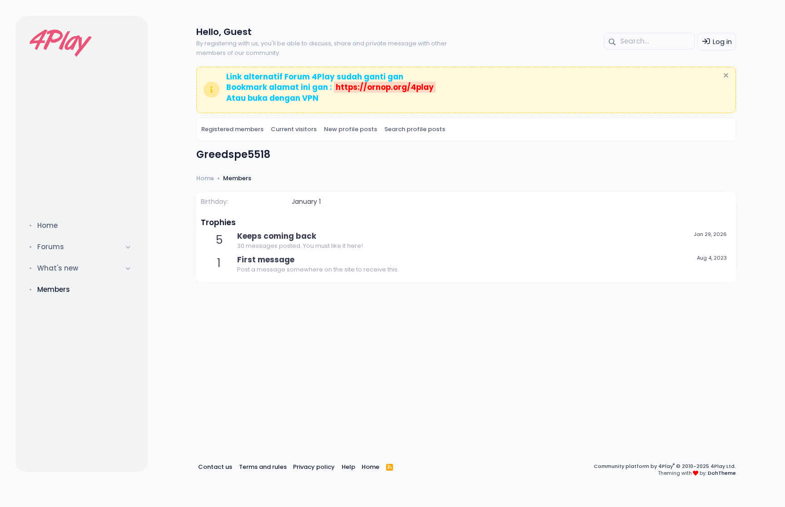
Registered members (232, 129)
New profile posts (350, 129)
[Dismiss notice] (725, 76)
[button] (128, 246)
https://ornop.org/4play (385, 87)
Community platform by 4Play (665, 466)
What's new (57, 268)
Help (348, 467)
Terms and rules (263, 467)
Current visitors (294, 129)
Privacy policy (314, 467)
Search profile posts (414, 129)
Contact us (215, 467)
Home (47, 225)
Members (53, 289)
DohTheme (722, 473)
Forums (50, 246)
